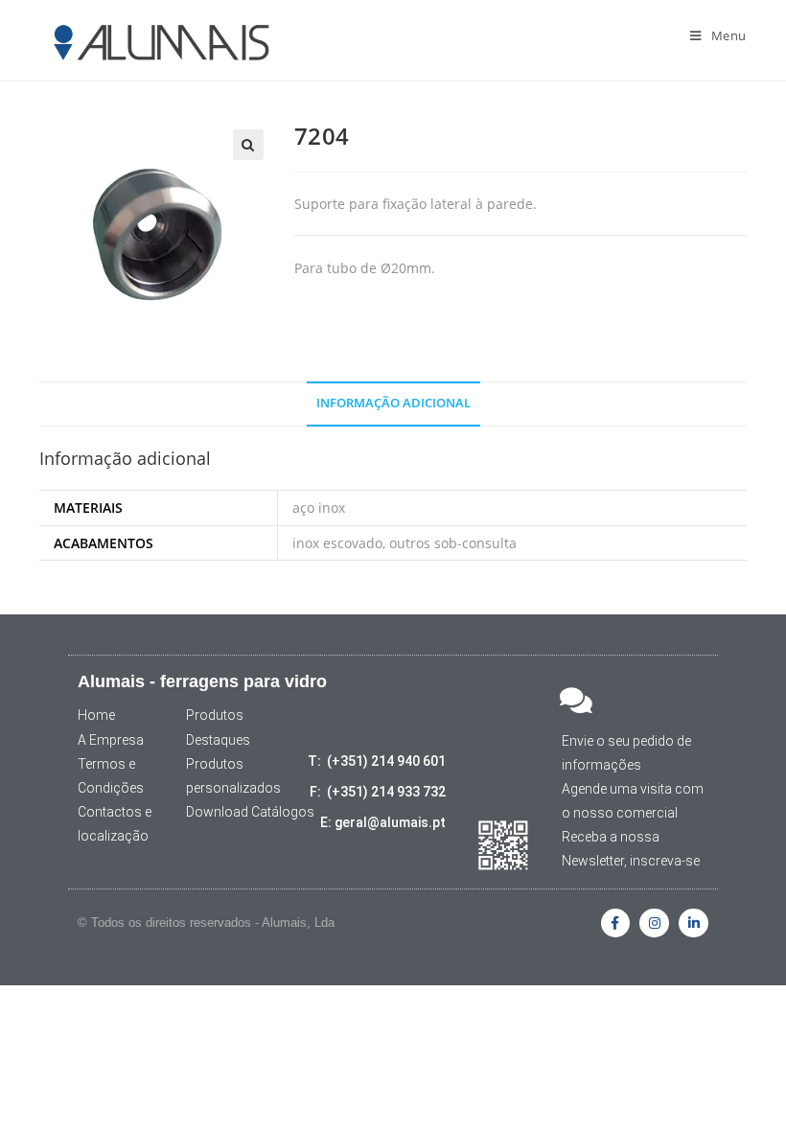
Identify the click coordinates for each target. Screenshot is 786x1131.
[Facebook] (616, 923)
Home (96, 715)
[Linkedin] (693, 923)
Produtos (214, 715)
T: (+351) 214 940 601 (377, 761)
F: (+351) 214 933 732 (378, 791)
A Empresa (111, 740)
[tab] (393, 404)
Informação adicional (393, 403)
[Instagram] (654, 923)
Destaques (218, 740)
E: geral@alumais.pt (383, 822)
